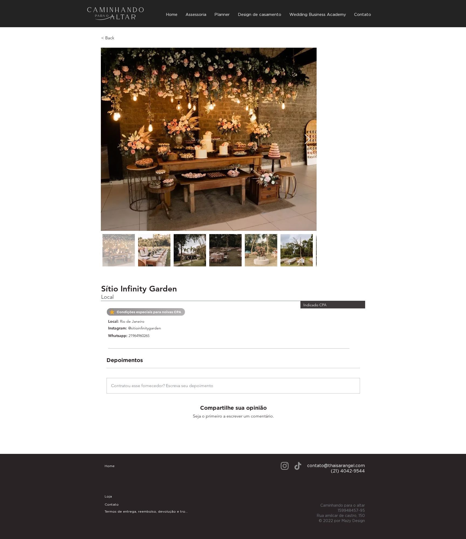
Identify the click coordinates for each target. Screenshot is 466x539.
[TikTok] (298, 466)
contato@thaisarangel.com (336, 466)
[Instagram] (284, 466)
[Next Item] (307, 139)
